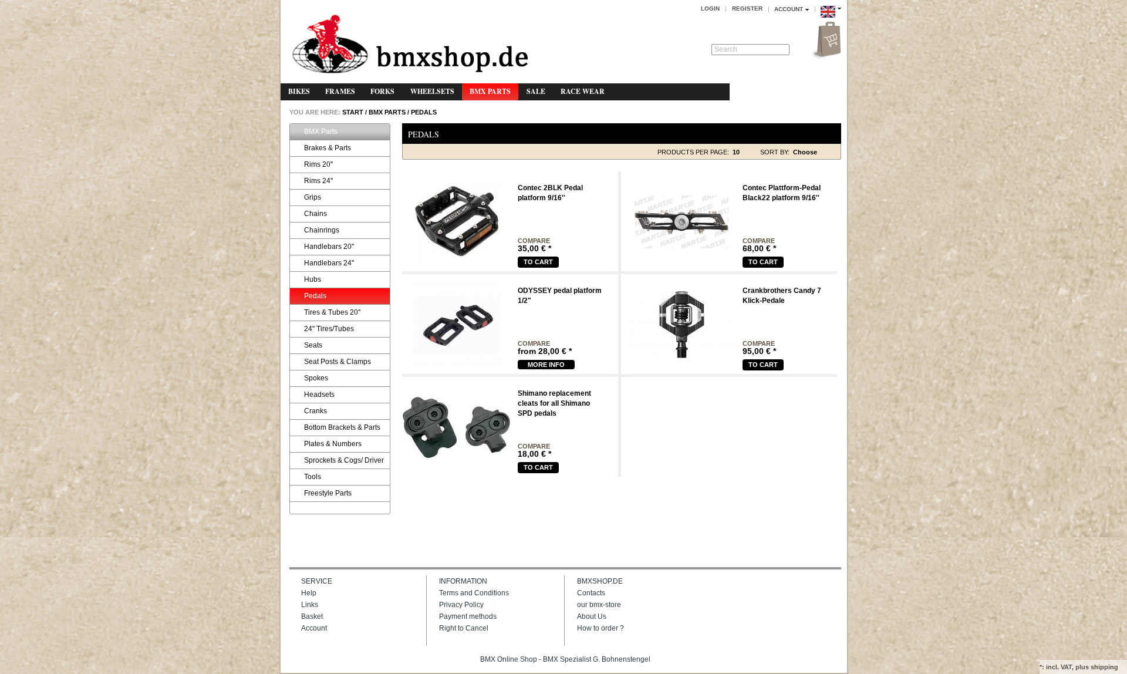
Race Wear (583, 91)
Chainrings (321, 230)
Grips (312, 197)
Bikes (299, 91)
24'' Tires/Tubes (329, 329)
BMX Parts (490, 91)
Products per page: (693, 152)
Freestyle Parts (328, 493)
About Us (591, 616)
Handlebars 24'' (329, 263)
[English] (831, 19)
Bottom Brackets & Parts (342, 427)
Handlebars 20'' (329, 246)
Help (308, 593)
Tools (312, 477)
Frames (340, 91)
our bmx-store (599, 605)
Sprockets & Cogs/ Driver (344, 460)
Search (725, 49)
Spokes (316, 378)
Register (747, 8)
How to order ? (600, 628)
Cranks (315, 411)
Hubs (312, 279)
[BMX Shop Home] (410, 45)
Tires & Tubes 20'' (332, 312)
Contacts (591, 593)
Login (710, 8)
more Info (546, 364)
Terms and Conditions (474, 593)
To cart (538, 261)
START (351, 112)
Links (309, 605)
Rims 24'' (318, 181)
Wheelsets (432, 91)
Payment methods (468, 616)
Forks (382, 91)
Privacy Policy (461, 605)
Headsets (319, 394)
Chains (315, 214)
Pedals (424, 112)
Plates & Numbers (333, 444)
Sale (536, 91)
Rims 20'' (318, 164)
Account (314, 628)
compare (534, 241)
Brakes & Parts (327, 148)
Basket (312, 616)
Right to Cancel (463, 628)
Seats (313, 345)
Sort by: (774, 152)
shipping (1104, 666)
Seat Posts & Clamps (337, 362)
